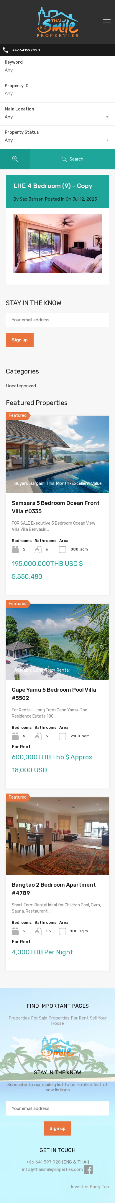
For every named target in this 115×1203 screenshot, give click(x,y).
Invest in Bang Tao (90, 1186)
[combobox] (57, 117)
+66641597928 (26, 50)
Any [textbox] (9, 117)
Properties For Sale (28, 1018)
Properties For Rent (69, 1018)
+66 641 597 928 (43, 1162)
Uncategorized (21, 386)
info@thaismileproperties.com (52, 1169)
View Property (57, 477)
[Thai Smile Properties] (57, 35)
